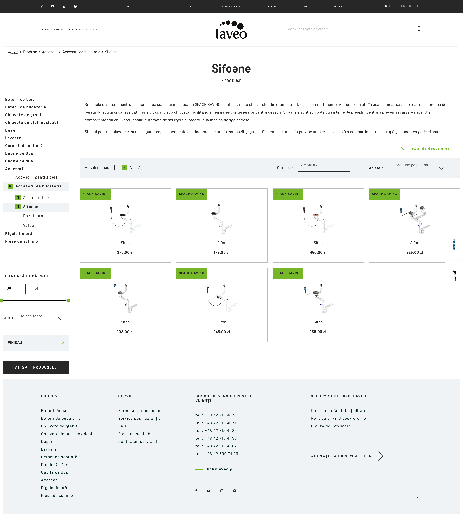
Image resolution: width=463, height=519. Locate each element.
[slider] (68, 301)
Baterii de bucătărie (25, 107)
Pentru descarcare (231, 7)
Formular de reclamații (140, 411)
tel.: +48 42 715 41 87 (216, 446)
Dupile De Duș (19, 154)
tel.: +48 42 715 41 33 (216, 439)
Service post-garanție (139, 419)
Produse (30, 52)
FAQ (122, 426)
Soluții (29, 226)
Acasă (13, 53)
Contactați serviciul (137, 442)
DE (419, 6)
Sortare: (285, 168)
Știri (159, 7)
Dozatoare (33, 216)
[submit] (419, 29)
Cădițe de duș (19, 161)
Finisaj (15, 343)
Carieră (272, 7)
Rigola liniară (19, 234)
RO (387, 6)
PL (395, 6)
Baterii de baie (20, 100)
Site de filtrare (37, 198)
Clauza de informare (331, 426)
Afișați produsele (36, 368)
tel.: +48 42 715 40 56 (216, 423)
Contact (338, 7)
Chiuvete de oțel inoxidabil (32, 123)
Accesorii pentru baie (36, 178)
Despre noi (124, 7)
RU (411, 6)
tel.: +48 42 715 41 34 (216, 431)
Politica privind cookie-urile (338, 419)
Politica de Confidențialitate (339, 411)
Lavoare (13, 138)
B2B (305, 7)
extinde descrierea (431, 149)
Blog (192, 7)
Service (94, 30)
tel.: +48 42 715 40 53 (216, 415)
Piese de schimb (21, 242)
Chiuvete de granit (24, 115)
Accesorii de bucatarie (81, 52)
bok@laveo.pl (220, 469)
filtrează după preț (26, 276)
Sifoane (31, 207)
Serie (8, 318)
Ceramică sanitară (24, 146)
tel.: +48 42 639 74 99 (216, 454)
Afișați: (376, 168)
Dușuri (12, 131)
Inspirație (59, 30)
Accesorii (50, 52)
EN (403, 6)
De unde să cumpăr (77, 30)
